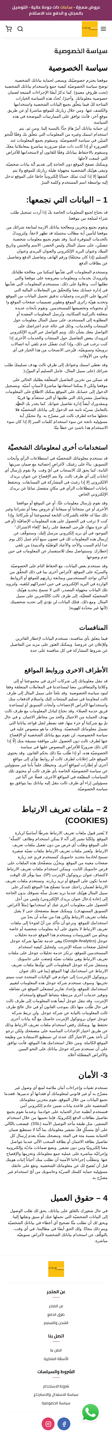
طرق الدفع (56, 1314)
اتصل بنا (56, 1350)
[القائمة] (103, 29)
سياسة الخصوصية (56, 1403)
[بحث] (20, 29)
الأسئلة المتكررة (56, 1359)
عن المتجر (56, 1306)
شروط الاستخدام (56, 1386)
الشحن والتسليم (56, 1323)
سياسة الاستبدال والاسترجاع (56, 1394)
